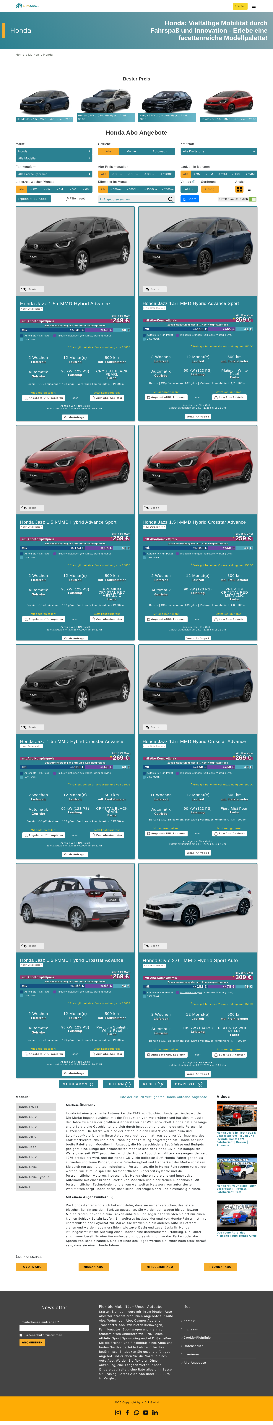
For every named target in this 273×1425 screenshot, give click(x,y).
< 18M (236, 174)
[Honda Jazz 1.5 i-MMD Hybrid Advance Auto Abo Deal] (75, 251)
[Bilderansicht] (239, 189)
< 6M (209, 174)
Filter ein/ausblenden (234, 199)
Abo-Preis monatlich (113, 166)
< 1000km (133, 189)
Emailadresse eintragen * (39, 1322)
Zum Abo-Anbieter (108, 397)
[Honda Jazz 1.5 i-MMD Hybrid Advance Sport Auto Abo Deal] (198, 251)
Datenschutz (193, 1346)
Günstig (209, 189)
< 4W (46, 189)
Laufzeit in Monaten (195, 166)
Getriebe (104, 144)
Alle (108, 151)
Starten (240, 6)
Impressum (192, 1329)
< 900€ (149, 174)
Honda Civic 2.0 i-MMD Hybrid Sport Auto (190, 962)
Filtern (115, 1084)
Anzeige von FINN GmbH (75, 406)
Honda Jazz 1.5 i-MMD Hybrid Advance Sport (191, 305)
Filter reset (77, 198)
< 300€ (117, 174)
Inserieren (191, 1354)
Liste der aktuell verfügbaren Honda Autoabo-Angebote (162, 1097)
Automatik (160, 151)
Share (192, 199)
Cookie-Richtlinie (197, 1337)
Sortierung (209, 181)
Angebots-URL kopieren (45, 397)
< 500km (115, 189)
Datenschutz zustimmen (43, 1335)
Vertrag (188, 181)
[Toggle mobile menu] (254, 6)
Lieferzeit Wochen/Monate (35, 181)
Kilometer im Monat (112, 181)
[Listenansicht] (249, 189)
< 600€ (133, 174)
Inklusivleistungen (68, 336)
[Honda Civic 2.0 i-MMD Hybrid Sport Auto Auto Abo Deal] (198, 907)
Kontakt (190, 1321)
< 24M (250, 174)
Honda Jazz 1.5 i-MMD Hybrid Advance (65, 305)
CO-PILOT (186, 1084)
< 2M (60, 189)
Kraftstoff (187, 144)
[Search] (170, 199)
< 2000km (168, 189)
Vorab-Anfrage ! (75, 417)
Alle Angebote (195, 1362)
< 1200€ (166, 174)
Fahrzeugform (26, 166)
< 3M (197, 174)
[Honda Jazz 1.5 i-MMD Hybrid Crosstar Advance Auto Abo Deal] (198, 469)
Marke (20, 144)
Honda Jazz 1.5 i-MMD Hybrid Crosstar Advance (194, 524)
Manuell (131, 151)
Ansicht (240, 181)
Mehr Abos (76, 1084)
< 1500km (150, 189)
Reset (150, 1084)
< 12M (222, 174)
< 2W (33, 189)
